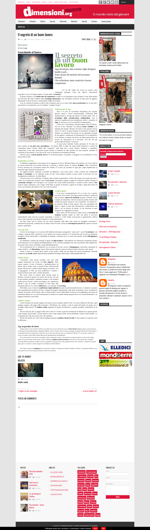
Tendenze (48, 39)
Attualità (81, 480)
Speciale (81, 510)
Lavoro (43, 39)
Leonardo (111, 280)
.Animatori (21, 21)
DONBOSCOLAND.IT (59, 481)
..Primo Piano (30, 39)
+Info (95, 528)
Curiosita (81, 485)
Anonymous (111, 259)
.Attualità (32, 21)
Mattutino (90, 497)
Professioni (82, 506)
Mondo (80, 502)
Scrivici (44, 2)
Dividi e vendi (23, 382)
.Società (84, 21)
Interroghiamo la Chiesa (107, 247)
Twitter (108, 2)
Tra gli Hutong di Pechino (107, 237)
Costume (95, 480)
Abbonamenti (36, 2)
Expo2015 (94, 485)
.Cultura (42, 21)
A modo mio (82, 476)
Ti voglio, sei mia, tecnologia (27, 391)
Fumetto (91, 489)
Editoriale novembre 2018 (36, 472)
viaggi (98, 515)
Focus (84, 489)
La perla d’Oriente (114, 192)
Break (21, 27)
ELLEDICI (95, 526)
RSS (116, 2)
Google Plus (104, 2)
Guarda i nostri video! (61, 2)
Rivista (28, 2)
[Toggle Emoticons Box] (19, 407)
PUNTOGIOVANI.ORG (59, 490)
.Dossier (52, 21)
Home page (21, 2)
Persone (93, 502)
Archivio (94, 21)
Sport (87, 510)
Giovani (80, 493)
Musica (86, 502)
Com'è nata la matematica (108, 226)
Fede (79, 489)
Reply (21, 39)
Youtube (112, 2)
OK (103, 528)
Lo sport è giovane (114, 171)
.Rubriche (74, 21)
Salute (89, 506)
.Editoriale (63, 21)
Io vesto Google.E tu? (90, 391)
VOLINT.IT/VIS (56, 494)
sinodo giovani (106, 21)
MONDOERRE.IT (57, 477)
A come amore (91, 472)
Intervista (87, 493)
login (50, 2)
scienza (80, 515)
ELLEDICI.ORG (57, 472)
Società (95, 506)
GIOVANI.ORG (56, 485)
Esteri (88, 485)
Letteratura (82, 497)
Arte (96, 476)
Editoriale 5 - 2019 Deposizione (109, 231)
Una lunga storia (104, 221)
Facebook (100, 2)
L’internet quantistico (115, 203)
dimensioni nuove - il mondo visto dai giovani (75, 526)
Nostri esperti (74, 2)
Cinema (88, 480)
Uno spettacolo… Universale (117, 182)
